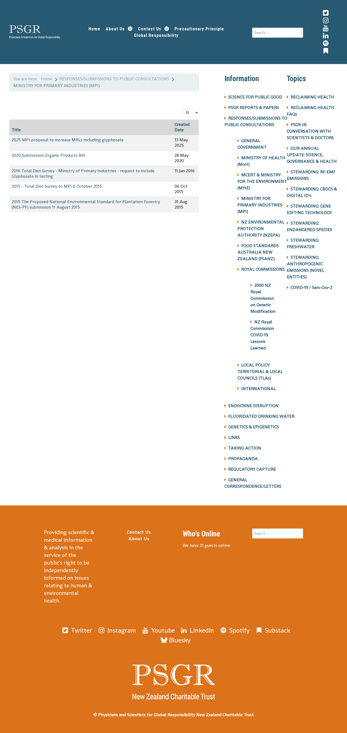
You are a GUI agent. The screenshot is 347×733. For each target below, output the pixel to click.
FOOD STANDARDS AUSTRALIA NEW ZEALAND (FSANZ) (258, 252)
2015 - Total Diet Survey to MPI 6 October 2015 (57, 186)
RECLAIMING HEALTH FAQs (310, 111)
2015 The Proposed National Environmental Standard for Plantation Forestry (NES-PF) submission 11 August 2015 (86, 204)
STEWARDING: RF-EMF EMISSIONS (311, 175)
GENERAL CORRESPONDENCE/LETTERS (252, 483)
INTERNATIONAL (258, 388)
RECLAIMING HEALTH (312, 97)
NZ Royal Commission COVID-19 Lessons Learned (262, 335)
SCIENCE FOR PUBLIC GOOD (255, 97)
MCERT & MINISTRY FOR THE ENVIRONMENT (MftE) (262, 181)
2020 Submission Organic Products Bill (48, 155)
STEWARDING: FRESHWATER (303, 243)
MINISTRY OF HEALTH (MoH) (261, 161)
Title (16, 130)
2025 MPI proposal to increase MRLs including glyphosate (68, 140)
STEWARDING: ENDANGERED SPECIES (309, 226)
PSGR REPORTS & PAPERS (253, 107)
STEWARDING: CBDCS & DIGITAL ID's (312, 192)
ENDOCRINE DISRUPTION (253, 406)
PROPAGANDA (243, 458)
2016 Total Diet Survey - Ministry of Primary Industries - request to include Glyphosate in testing (83, 173)
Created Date (182, 127)
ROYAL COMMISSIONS (263, 269)
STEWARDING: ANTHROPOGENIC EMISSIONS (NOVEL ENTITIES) (305, 267)
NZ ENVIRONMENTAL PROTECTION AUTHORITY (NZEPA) (260, 228)
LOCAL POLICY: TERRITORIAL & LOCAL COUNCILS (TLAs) (260, 371)
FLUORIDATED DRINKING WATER (261, 416)
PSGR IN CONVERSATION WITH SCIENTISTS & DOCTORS (310, 131)
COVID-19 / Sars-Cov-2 (311, 287)
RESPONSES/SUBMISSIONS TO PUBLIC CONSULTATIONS (255, 121)
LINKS (234, 437)
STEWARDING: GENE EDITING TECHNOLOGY (309, 209)
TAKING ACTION (244, 448)
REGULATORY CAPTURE (252, 469)
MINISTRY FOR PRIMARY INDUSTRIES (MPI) (259, 205)
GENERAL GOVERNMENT (251, 144)
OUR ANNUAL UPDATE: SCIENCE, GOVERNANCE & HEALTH (312, 154)
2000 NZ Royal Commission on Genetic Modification (262, 298)
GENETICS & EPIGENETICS (253, 427)
